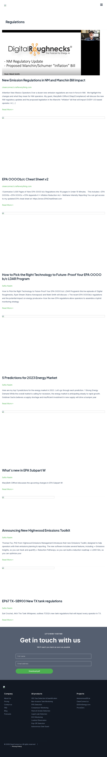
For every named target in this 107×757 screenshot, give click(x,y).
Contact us (8, 705)
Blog (5, 711)
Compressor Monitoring (39, 708)
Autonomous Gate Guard (40, 726)
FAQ (5, 708)
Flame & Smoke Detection (40, 711)
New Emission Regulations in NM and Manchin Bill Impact (43, 80)
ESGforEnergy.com (83, 705)
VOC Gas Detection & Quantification (44, 698)
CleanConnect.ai (83, 701)
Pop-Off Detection (38, 723)
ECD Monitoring (37, 717)
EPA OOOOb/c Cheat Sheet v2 (25, 179)
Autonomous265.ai (83, 698)
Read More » (7, 109)
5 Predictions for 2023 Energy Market (29, 378)
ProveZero (80, 708)
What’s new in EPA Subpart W (24, 470)
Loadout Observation (38, 720)
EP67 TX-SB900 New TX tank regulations (32, 601)
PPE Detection (36, 705)
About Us (7, 698)
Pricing (6, 701)
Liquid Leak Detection (39, 714)
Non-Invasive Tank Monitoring (42, 701)
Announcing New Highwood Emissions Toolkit (36, 530)
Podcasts (7, 714)
